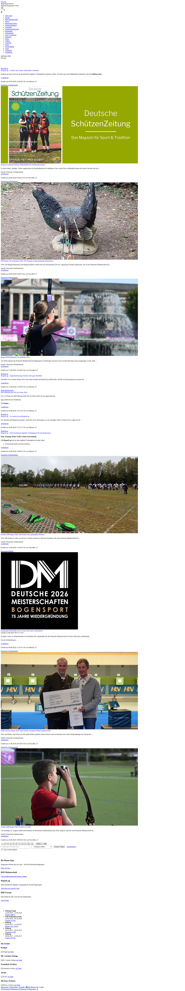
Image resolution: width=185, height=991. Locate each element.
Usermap (8, 43)
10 (28, 844)
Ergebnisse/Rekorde (12, 29)
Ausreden (8, 27)
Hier (2, 400)
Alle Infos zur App (7, 888)
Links (7, 45)
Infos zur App (5, 868)
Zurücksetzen (71, 847)
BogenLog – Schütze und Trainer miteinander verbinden (20, 70)
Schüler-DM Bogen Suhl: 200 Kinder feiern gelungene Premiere (22, 534)
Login (42, 987)
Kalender (8, 37)
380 (45, 844)
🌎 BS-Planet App (32, 987)
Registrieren (11, 876)
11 (32, 844)
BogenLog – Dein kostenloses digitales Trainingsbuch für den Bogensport (26, 433)
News (7, 21)
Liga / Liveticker (10, 35)
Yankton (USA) (10, 920)
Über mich (8, 16)
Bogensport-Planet (7, 551)
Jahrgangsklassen (11, 25)
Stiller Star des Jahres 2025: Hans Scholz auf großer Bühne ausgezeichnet (26, 731)
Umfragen (8, 50)
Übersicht (4, 876)
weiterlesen (4, 78)
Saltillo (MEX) (10, 915)
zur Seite (11, 952)
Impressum (4, 987)
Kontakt (21, 987)
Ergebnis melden (21, 876)
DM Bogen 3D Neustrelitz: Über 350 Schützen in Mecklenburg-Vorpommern (27, 261)
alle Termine (5, 943)
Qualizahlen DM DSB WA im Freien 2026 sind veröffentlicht (21, 631)
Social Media (9, 47)
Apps (7, 48)
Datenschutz (13, 987)
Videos (7, 41)
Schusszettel (9, 33)
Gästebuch (8, 52)
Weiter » (39, 844)
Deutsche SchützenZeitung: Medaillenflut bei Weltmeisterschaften (23, 165)
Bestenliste (8, 31)
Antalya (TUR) (10, 938)
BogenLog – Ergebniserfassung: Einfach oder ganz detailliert (21, 376)
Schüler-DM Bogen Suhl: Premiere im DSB (16, 827)
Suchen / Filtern (59, 847)
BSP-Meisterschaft (11, 19)
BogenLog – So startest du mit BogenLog (15, 416)
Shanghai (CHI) (10, 932)
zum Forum (5, 900)
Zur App (16, 888)
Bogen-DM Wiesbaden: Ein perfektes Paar (15, 357)
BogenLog (4, 68)
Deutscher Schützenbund (9, 85)
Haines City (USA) (11, 926)
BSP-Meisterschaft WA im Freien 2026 (14, 392)
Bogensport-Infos (11, 23)
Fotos (7, 39)
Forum (7, 18)
